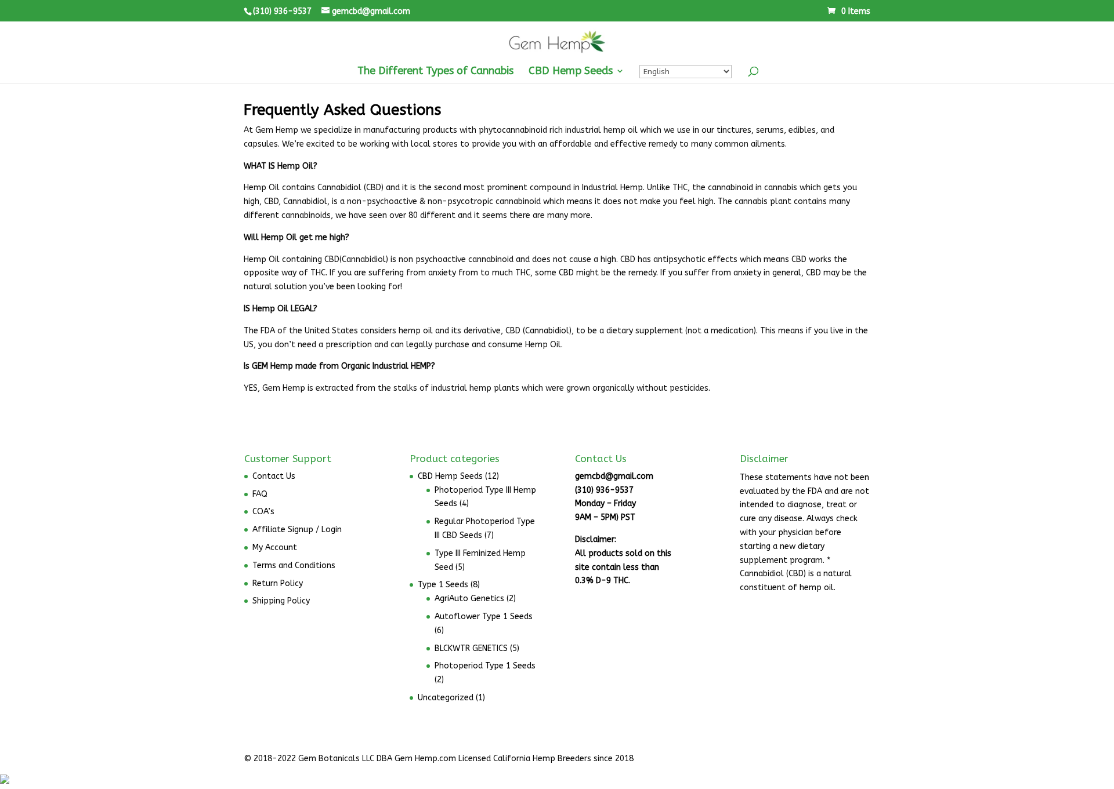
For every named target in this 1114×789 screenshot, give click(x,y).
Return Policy (277, 583)
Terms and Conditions (293, 565)
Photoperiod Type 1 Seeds (485, 666)
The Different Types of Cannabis (435, 72)
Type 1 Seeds (443, 585)
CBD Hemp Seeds (571, 72)
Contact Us (273, 476)
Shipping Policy (281, 601)
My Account (274, 547)
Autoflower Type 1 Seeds (484, 616)
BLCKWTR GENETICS (471, 648)
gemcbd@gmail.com (614, 476)
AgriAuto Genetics (469, 598)
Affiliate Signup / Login (297, 530)
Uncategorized (445, 698)
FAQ (259, 494)
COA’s (263, 512)
